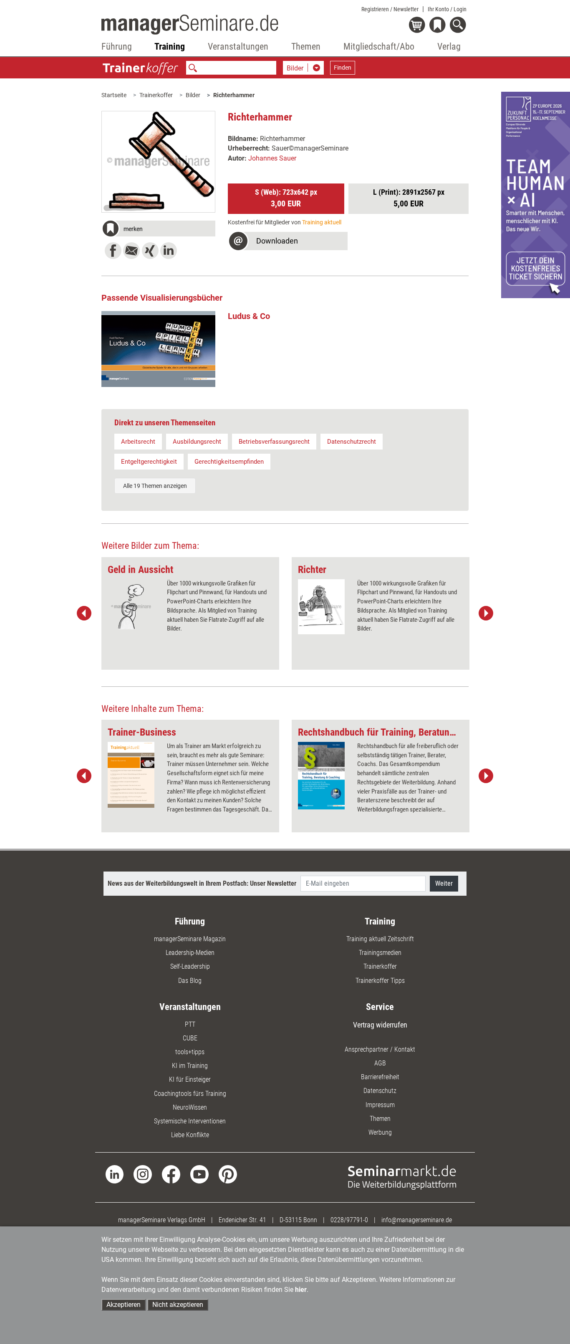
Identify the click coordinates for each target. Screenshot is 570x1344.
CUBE (190, 1038)
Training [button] (169, 46)
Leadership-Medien (190, 953)
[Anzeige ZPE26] (535, 194)
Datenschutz (379, 1091)
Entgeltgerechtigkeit (149, 461)
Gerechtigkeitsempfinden (229, 461)
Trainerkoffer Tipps (380, 981)
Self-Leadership (190, 966)
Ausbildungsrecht (197, 441)
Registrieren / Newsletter (390, 9)
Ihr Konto (447, 9)
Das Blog (190, 981)
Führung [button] (116, 46)
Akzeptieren (123, 1305)
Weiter (444, 883)
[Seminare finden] (402, 1177)
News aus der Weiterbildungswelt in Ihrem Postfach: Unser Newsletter (202, 883)
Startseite (113, 95)
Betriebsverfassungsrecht (274, 441)
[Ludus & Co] (158, 349)
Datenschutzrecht (351, 441)
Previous (84, 613)
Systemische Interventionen (190, 1121)
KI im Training (190, 1066)
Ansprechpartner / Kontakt (380, 1049)
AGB (380, 1063)
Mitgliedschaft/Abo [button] (378, 46)
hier (301, 1290)
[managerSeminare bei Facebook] (171, 1174)
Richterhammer (234, 95)
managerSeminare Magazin (190, 939)
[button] (158, 229)
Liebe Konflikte (190, 1135)
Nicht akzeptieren (177, 1305)
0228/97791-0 (349, 1220)
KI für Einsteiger (190, 1079)
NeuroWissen (190, 1107)
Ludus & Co (249, 316)
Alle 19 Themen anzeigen (155, 485)
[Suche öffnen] (459, 26)
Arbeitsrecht (138, 441)
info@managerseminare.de (416, 1220)
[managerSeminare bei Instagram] (142, 1174)
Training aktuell (321, 222)
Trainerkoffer (156, 95)
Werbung (380, 1132)
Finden (342, 67)
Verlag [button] (449, 46)
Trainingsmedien (380, 953)
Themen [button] (305, 46)
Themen (380, 1119)
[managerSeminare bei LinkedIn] (114, 1174)
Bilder (193, 95)
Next (486, 613)
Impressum (380, 1105)
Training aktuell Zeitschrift (380, 939)
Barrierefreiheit (380, 1077)
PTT (190, 1024)
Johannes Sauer (272, 158)
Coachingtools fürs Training (190, 1094)
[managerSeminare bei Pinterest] (227, 1174)
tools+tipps (189, 1052)
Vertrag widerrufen (380, 1024)
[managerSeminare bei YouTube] (199, 1174)
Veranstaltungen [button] (238, 46)
